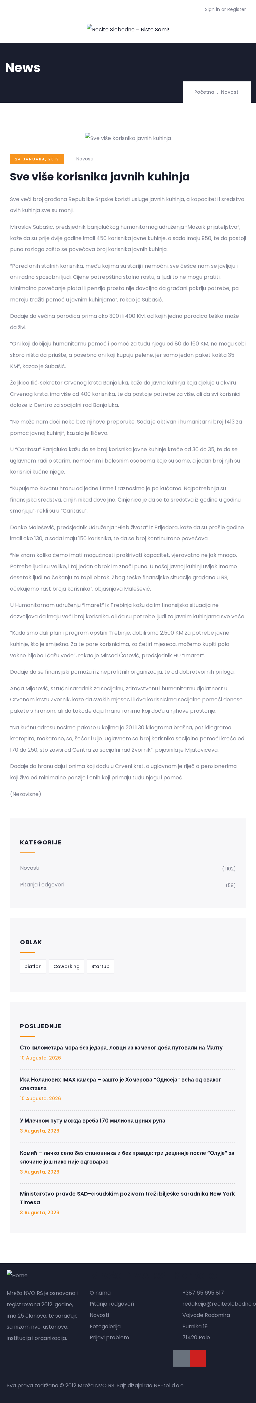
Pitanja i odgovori (42, 884)
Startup (100, 966)
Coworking (66, 966)
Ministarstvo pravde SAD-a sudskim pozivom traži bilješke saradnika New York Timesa (127, 1198)
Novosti (230, 92)
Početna (204, 92)
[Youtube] (198, 1358)
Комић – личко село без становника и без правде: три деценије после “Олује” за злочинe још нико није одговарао (127, 1157)
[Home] (17, 1275)
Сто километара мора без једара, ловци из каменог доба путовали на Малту (121, 1047)
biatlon (33, 966)
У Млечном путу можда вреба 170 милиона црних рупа (92, 1121)
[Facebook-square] (181, 1358)
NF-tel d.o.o (169, 1385)
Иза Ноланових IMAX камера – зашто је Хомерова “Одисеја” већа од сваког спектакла (120, 1084)
